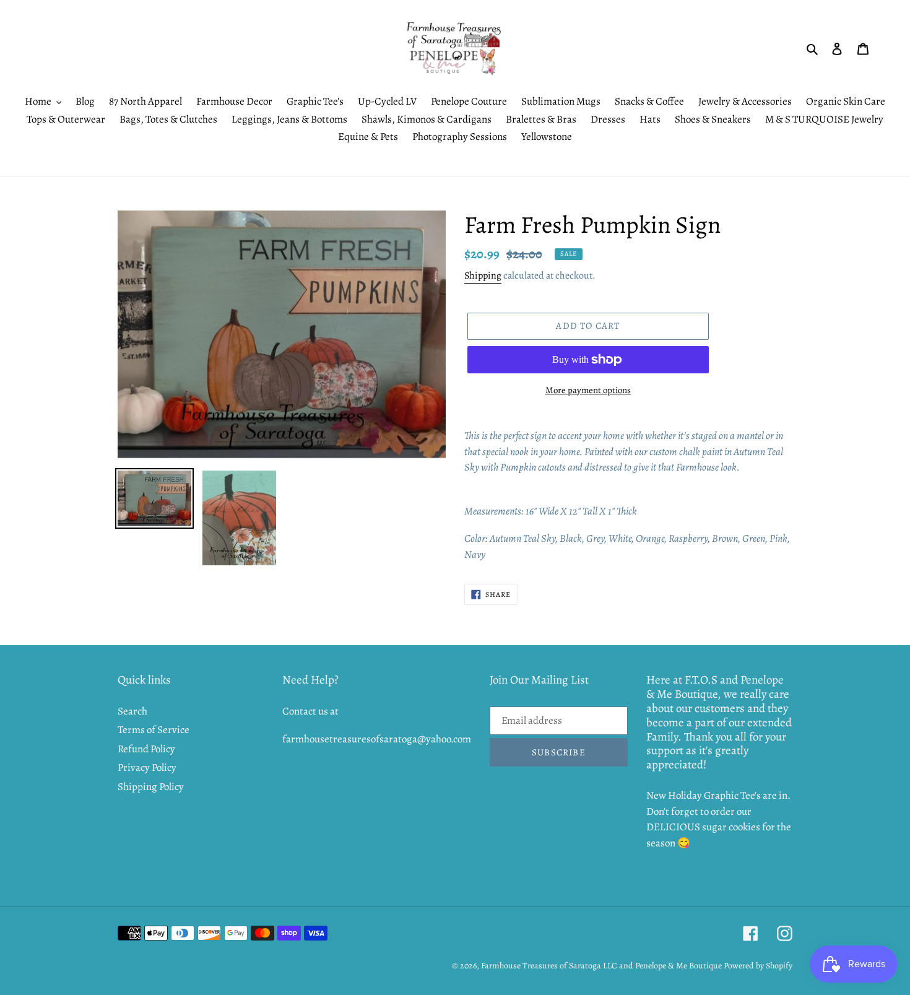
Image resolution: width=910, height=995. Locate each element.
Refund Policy (146, 749)
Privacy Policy (147, 767)
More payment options (588, 390)
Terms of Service (153, 730)
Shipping (482, 275)
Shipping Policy (151, 787)
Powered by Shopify (758, 965)
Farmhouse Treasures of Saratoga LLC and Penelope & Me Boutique (601, 965)
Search (132, 711)
